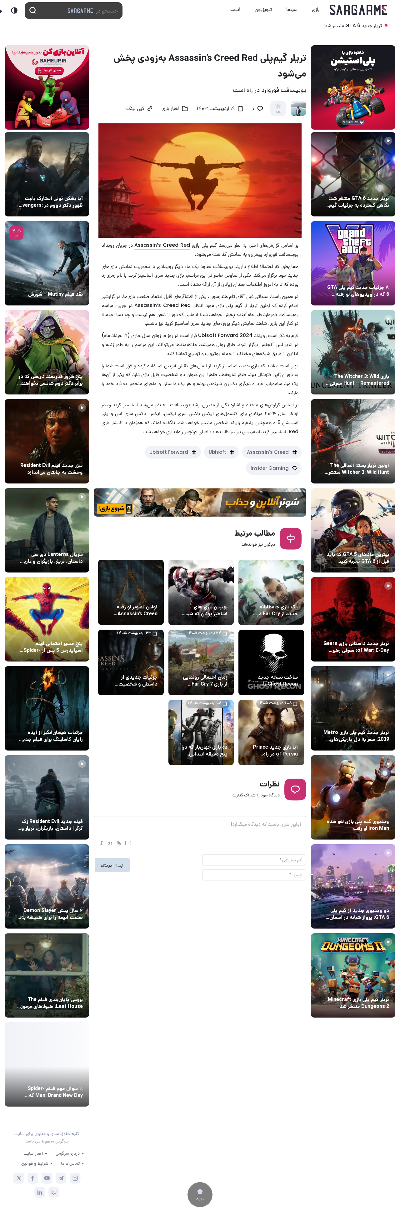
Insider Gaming (270, 468)
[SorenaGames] (20, 1120)
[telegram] (61, 1178)
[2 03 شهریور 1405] (47, 263)
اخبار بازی (170, 109)
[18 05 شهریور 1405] (47, 174)
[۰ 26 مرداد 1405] (47, 530)
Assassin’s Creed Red (162, 245)
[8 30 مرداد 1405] (47, 708)
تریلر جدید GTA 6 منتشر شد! (352, 25)
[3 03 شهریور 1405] (47, 441)
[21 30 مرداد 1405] (47, 619)
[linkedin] (39, 1192)
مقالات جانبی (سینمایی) (58, 365)
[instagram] (75, 1178)
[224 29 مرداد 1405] (47, 886)
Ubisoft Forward (168, 452)
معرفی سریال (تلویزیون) (58, 543)
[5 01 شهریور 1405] (47, 797)
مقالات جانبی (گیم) (369, 276)
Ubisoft (217, 452)
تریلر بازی (379, 187)
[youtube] (47, 1178)
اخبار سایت (33, 1153)
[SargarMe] (53, 1121)
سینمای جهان (68, 187)
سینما (292, 9)
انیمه (235, 9)
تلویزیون (263, 9)
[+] (128, 842)
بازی (316, 9)
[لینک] (119, 843)
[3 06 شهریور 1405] (353, 174)
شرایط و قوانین (34, 1163)
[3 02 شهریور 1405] (353, 886)
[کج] (101, 843)
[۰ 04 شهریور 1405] (353, 352)
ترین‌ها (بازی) (374, 543)
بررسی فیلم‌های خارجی (60, 283)
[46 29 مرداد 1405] (47, 1064)
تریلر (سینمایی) (66, 454)
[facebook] (33, 1178)
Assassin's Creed (268, 452)
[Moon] (14, 10)
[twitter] (18, 1178)
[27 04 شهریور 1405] (47, 352)
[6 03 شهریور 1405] (353, 797)
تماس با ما (70, 1163)
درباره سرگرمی (68, 1153)
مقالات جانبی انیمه (63, 899)
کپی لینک (135, 109)
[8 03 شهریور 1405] (353, 263)
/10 (278, 112)
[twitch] (53, 1192)
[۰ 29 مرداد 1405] (353, 975)
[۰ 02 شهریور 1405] (47, 975)
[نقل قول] (110, 843)
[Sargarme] (358, 9)
